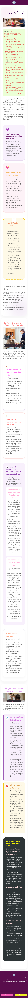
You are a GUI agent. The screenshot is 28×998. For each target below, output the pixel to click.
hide (11, 31)
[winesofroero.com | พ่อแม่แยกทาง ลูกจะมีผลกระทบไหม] (14, 2)
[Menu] (2, 2)
